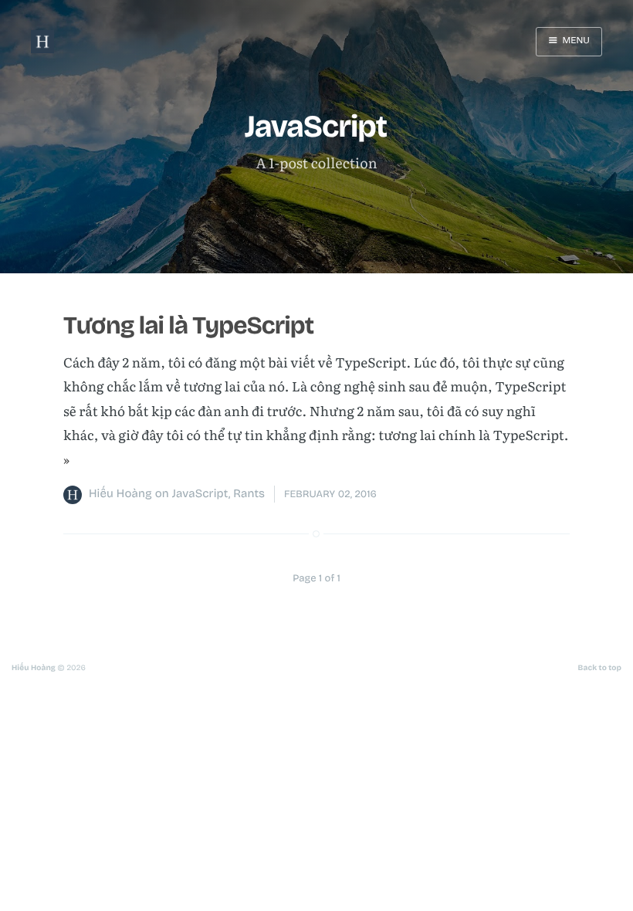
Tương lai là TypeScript (188, 325)
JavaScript (200, 494)
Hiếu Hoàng (120, 494)
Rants (249, 494)
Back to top (599, 667)
